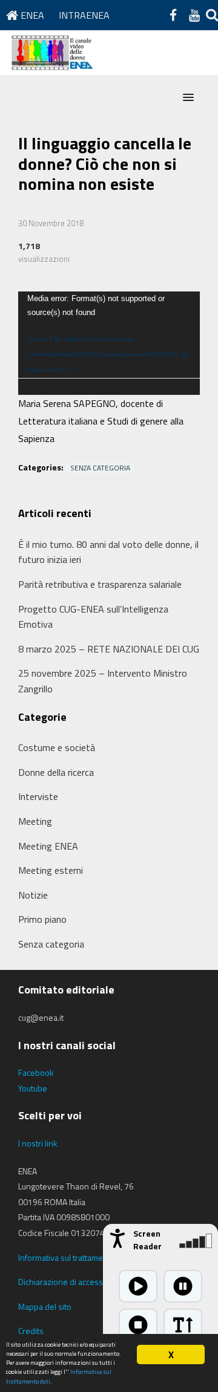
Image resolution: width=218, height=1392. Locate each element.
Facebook (36, 1072)
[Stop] (138, 1325)
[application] (109, 343)
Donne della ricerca (56, 772)
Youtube (32, 1088)
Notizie (33, 895)
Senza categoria (100, 467)
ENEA (31, 15)
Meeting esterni (50, 870)
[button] (188, 98)
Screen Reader (147, 1239)
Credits (31, 1330)
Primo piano (42, 919)
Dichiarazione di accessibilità (70, 1281)
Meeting (35, 821)
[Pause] (183, 1286)
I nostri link (38, 1143)
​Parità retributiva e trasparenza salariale (100, 584)
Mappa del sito (44, 1306)
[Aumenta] (183, 1325)
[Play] (138, 1286)
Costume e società (56, 747)
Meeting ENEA (48, 846)
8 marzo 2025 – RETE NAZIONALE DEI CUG (108, 649)
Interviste (38, 796)
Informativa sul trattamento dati (74, 1257)
